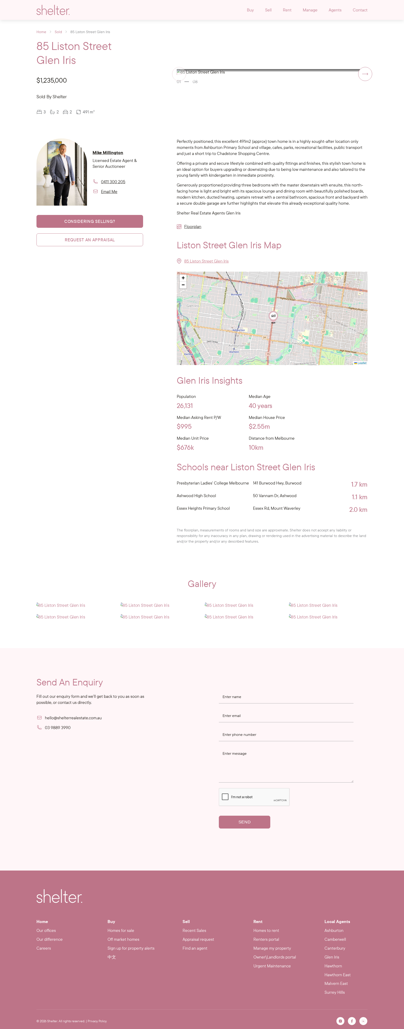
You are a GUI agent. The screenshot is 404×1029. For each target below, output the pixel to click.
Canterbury (335, 948)
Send (244, 822)
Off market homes (123, 939)
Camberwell (335, 939)
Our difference (49, 939)
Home (41, 31)
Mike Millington (108, 152)
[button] (365, 74)
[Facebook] (352, 1021)
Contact (360, 10)
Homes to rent (266, 930)
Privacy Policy (97, 1021)
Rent (287, 10)
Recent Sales (194, 930)
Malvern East (336, 983)
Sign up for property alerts (131, 948)
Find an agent (195, 948)
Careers (43, 948)
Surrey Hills (335, 992)
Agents (335, 10)
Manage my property (272, 948)
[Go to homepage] (53, 10)
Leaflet (361, 363)
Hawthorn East (338, 974)
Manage (310, 10)
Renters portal (266, 939)
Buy (250, 10)
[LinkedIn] (363, 1021)
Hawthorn (333, 966)
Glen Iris (332, 957)
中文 (112, 957)
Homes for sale (121, 930)
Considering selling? (89, 221)
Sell (268, 10)
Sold (58, 31)
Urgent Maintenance (272, 966)
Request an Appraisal (90, 239)
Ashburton (334, 930)
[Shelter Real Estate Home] (59, 896)
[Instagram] (340, 1021)
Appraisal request (198, 939)
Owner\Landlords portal (274, 957)
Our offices (46, 930)
